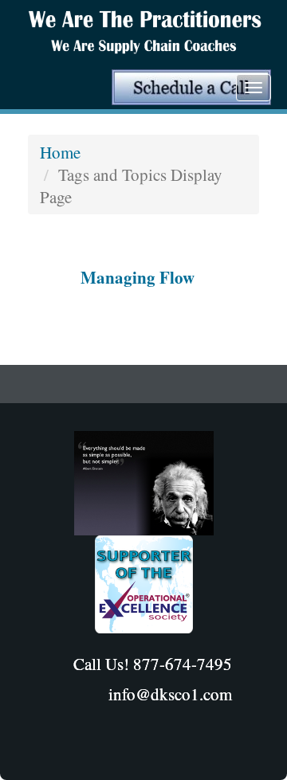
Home (60, 152)
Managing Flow (138, 277)
